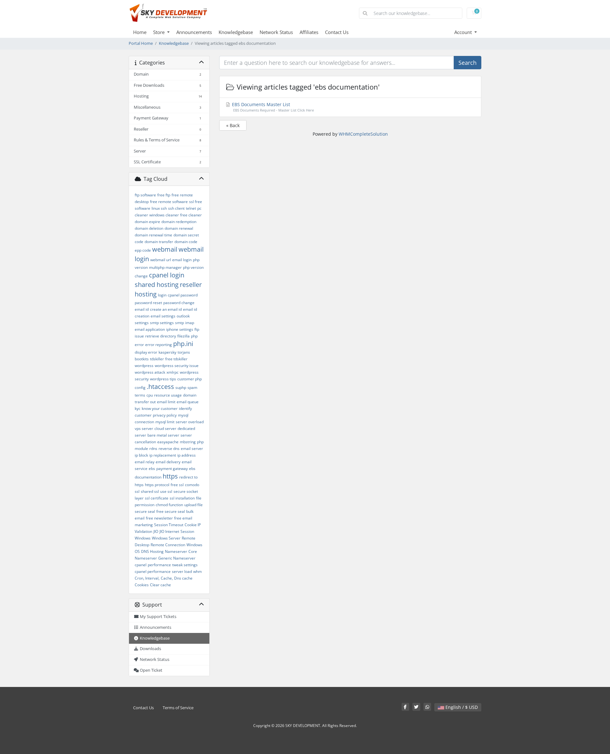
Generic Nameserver (176, 558)
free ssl (177, 484)
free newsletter (159, 518)
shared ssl (150, 491)
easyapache (168, 442)
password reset (148, 302)
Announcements (194, 32)
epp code (143, 250)
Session (187, 531)
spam (192, 387)
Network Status (276, 32)
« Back (233, 125)
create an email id (166, 309)
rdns (153, 448)
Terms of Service (178, 707)
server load (182, 571)
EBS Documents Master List (272, 106)
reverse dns (169, 448)
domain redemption (178, 221)
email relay (144, 462)
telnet (191, 208)
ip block (141, 455)
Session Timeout (168, 524)
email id (142, 309)
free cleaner (191, 215)
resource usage (168, 395)
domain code (185, 241)
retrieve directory (160, 336)
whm (197, 571)
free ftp (163, 195)
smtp (179, 322)
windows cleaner (164, 215)
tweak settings (185, 564)
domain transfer (159, 241)
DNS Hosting (152, 551)
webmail (164, 249)
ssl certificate (156, 498)
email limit (166, 401)
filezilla (183, 336)
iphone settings (179, 329)
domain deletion (149, 228)
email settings (163, 316)
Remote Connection (168, 544)
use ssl (166, 491)
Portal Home (141, 43)
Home (139, 32)
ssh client (176, 208)
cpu (149, 395)
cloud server (165, 428)
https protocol (157, 484)
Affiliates (309, 32)
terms (140, 395)
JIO (155, 531)
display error (146, 352)
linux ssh (159, 208)
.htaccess (160, 386)
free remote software (169, 201)
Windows (143, 538)
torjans (184, 352)
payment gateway (172, 468)
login (162, 295)
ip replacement (162, 455)
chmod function (169, 504)
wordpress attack (150, 372)
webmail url (160, 259)
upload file (193, 504)
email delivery (168, 462)
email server (192, 448)
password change (178, 302)
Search (467, 62)
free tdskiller (176, 359)
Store (159, 32)
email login (182, 259)
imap (189, 322)
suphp (180, 387)
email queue (188, 401)
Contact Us (337, 32)
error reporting (158, 344)
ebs (152, 468)
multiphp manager (165, 267)
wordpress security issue (177, 365)
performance (159, 564)
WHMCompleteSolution (363, 134)
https (170, 476)
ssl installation (182, 498)
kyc (137, 408)
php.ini (183, 343)
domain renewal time (153, 235)
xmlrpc (172, 372)
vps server (144, 428)
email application (150, 329)
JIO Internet (169, 531)
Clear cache (160, 585)
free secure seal (170, 511)
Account (463, 32)
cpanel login (166, 275)
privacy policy (165, 415)
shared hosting (157, 284)
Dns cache (183, 578)
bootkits (142, 359)
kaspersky (167, 352)
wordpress (144, 365)
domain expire (147, 221)
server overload (190, 422)
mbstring (188, 442)
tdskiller (157, 359)
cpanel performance (153, 571)
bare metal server (163, 435)
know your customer (160, 408)
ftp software (145, 195)
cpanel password (183, 295)
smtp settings (162, 322)
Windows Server (166, 538)
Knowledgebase (236, 32)
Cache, (167, 578)
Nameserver (176, 551)
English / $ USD (461, 707)
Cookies (142, 585)
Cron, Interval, (147, 578)
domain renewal (179, 228)
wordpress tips (163, 379)
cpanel (140, 564)
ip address (186, 455)
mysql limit (164, 422)
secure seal (145, 511)
